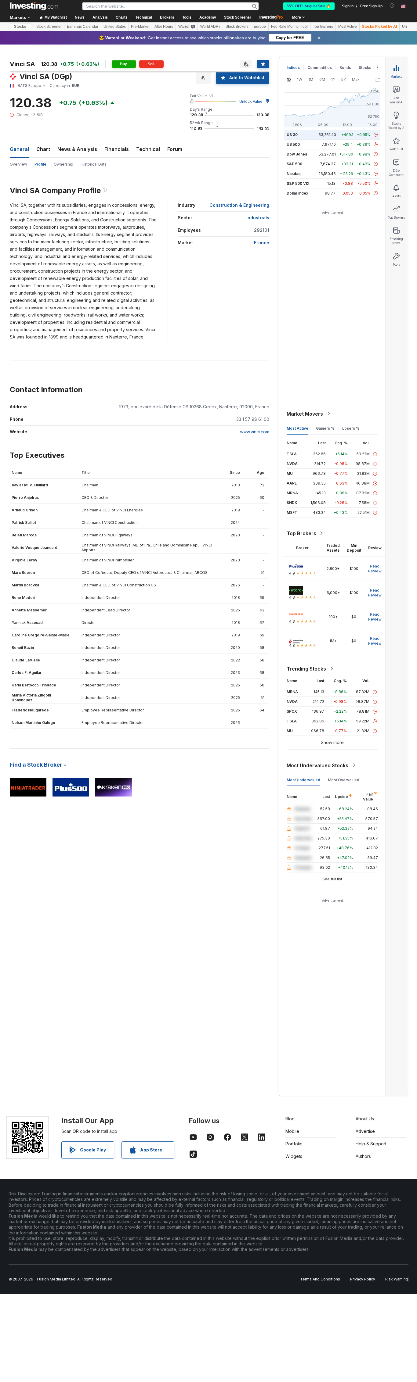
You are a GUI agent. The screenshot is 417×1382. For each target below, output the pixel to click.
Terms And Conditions (320, 1279)
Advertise (365, 1131)
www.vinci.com (254, 431)
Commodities (319, 67)
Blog (290, 1118)
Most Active (347, 26)
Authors (363, 1156)
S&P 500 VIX (298, 183)
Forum (174, 149)
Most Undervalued (303, 780)
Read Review (375, 568)
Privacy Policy (362, 1279)
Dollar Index (297, 193)
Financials (116, 149)
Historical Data (94, 164)
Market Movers (305, 414)
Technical (148, 149)
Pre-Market (140, 26)
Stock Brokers (237, 26)
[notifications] (392, 6)
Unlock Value (251, 101)
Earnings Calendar (82, 26)
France (261, 242)
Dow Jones (297, 154)
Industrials (257, 217)
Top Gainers (323, 26)
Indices (293, 67)
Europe (260, 26)
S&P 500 (294, 164)
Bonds (345, 67)
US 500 (293, 144)
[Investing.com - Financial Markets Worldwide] (34, 6)
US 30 (292, 134)
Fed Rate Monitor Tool (289, 26)
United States (114, 26)
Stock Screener (237, 17)
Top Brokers (301, 533)
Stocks (20, 26)
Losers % (351, 428)
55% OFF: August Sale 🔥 (309, 6)
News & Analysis (77, 149)
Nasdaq (294, 173)
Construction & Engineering (239, 205)
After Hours (163, 26)
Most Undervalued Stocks (317, 765)
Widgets (293, 1156)
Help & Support (371, 1143)
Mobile (292, 1131)
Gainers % (325, 428)
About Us (365, 1118)
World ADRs (210, 26)
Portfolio (294, 1143)
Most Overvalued (343, 780)
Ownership (63, 164)
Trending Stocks (306, 669)
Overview (18, 164)
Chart (43, 149)
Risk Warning (396, 1279)
